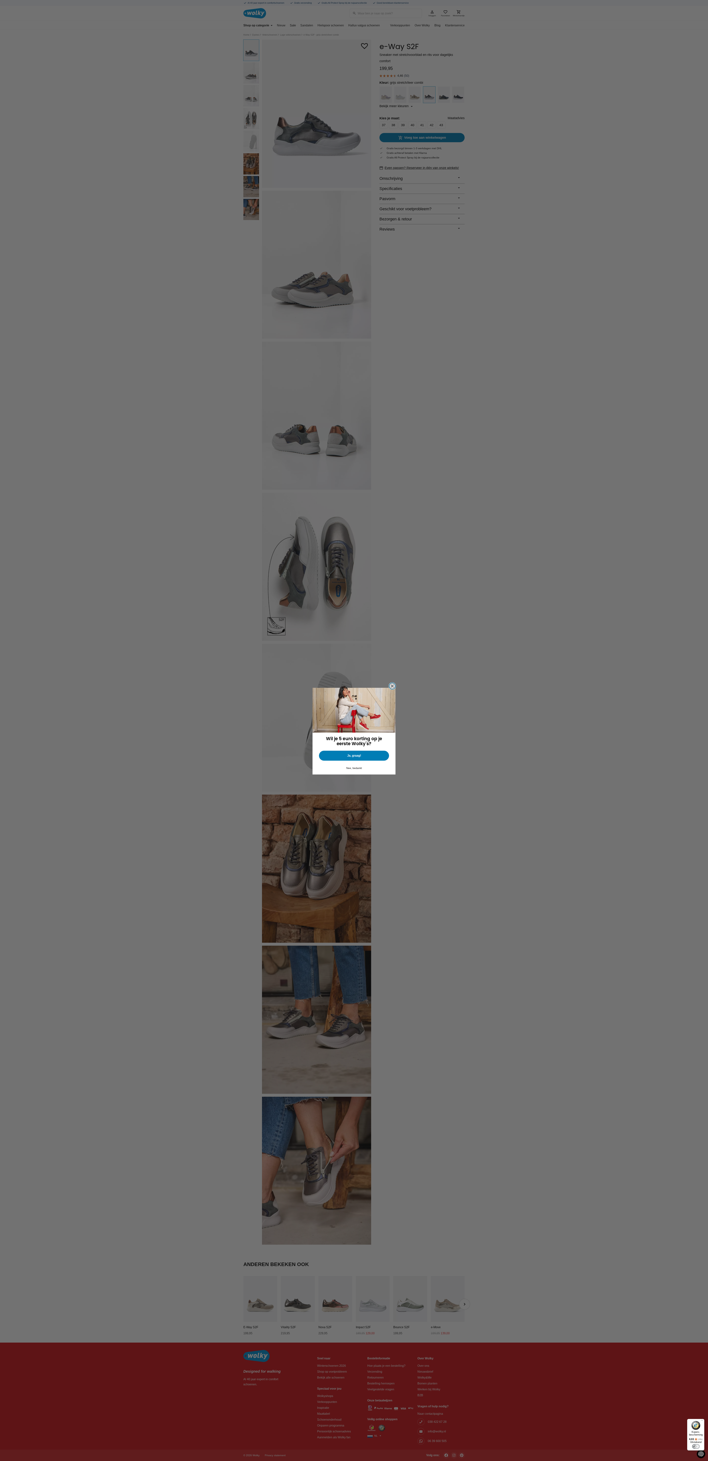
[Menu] (702, 1421)
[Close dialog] (392, 686)
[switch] (696, 1446)
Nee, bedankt (354, 768)
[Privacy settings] (701, 1454)
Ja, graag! (354, 755)
